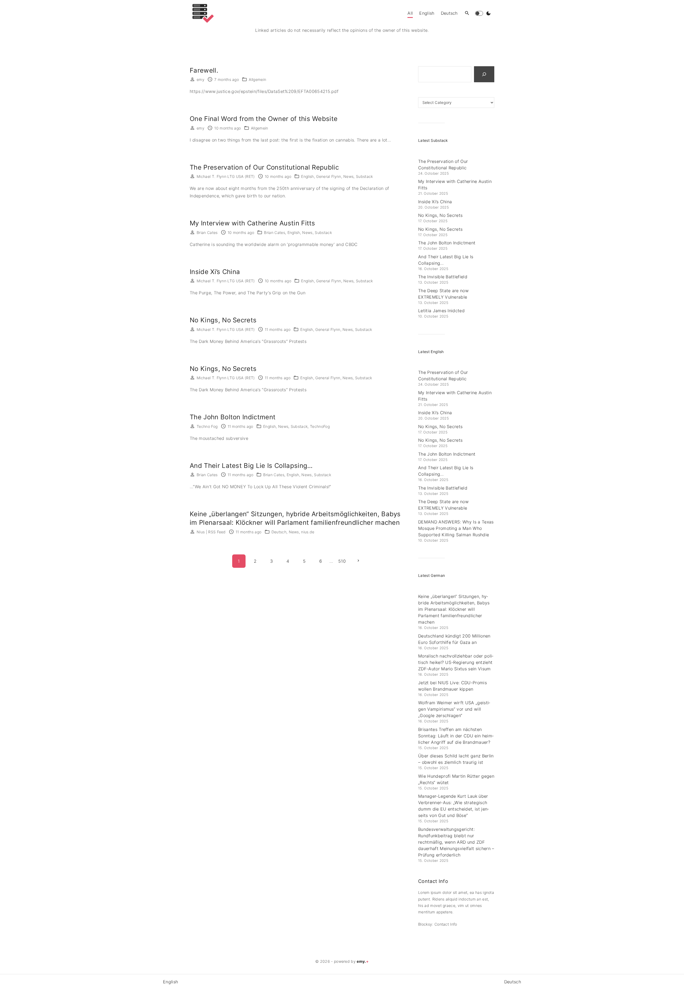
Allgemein (257, 79)
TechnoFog (320, 426)
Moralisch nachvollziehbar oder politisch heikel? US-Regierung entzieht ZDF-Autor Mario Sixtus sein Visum (455, 662)
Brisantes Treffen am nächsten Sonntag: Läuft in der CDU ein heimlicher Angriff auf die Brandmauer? (455, 736)
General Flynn (328, 176)
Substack (364, 176)
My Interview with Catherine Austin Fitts (252, 223)
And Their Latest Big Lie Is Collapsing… (251, 465)
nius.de (307, 532)
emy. (363, 961)
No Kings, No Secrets (223, 320)
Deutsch (278, 532)
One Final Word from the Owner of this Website (263, 119)
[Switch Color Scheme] (488, 13)
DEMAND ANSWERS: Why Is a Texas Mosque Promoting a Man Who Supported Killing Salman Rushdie (456, 528)
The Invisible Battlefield (442, 276)
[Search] (484, 74)
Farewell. (204, 70)
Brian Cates (274, 232)
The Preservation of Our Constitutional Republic (264, 167)
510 (342, 561)
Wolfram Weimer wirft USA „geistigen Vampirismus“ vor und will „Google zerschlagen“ (454, 709)
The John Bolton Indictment (232, 417)
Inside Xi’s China (215, 272)
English (307, 176)
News (348, 176)
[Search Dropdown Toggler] (467, 13)
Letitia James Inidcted (441, 310)
